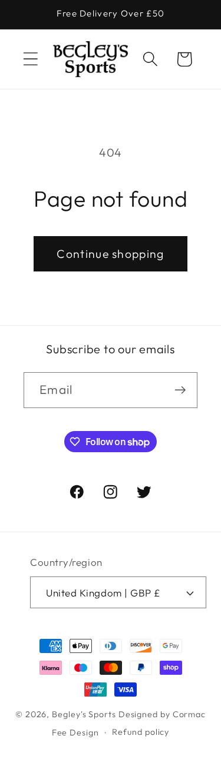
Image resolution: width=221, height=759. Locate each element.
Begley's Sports (84, 714)
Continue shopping (110, 253)
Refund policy (140, 732)
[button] (30, 59)
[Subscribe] (180, 390)
